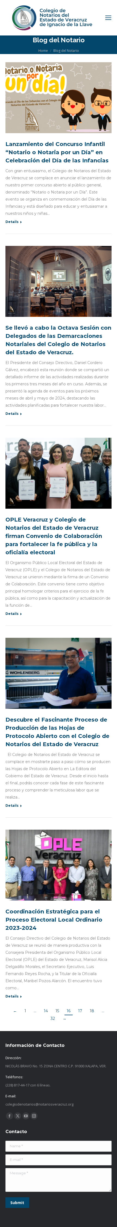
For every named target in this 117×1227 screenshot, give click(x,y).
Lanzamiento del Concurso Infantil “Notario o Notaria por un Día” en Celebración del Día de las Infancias (57, 152)
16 (68, 1010)
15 (57, 1010)
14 (46, 1010)
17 (80, 1010)
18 (92, 1010)
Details (12, 222)
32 (53, 1018)
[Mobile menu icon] (108, 17)
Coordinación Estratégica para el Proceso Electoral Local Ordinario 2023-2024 (53, 919)
